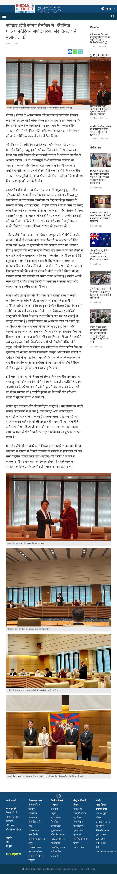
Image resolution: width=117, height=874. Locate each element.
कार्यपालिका (56, 825)
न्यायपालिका (56, 817)
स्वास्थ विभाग (79, 847)
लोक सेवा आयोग (58, 834)
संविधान (54, 808)
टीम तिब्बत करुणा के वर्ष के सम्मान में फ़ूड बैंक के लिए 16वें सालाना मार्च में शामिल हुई (100, 293)
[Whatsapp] (75, 51)
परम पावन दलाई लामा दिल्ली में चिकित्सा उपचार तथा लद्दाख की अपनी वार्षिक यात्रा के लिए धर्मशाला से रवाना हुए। (99, 61)
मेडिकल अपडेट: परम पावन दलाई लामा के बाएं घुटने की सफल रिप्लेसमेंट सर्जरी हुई (100, 38)
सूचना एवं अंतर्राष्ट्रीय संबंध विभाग (80, 838)
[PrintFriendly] (80, 51)
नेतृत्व (53, 813)
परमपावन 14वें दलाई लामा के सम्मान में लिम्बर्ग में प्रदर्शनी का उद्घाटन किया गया (100, 217)
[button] (4, 16)
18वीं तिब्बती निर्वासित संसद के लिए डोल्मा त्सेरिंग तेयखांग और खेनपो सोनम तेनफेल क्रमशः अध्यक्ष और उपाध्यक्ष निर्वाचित (99, 107)
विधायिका (55, 821)
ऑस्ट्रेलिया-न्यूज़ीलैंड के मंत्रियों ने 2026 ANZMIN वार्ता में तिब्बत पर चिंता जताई (99, 255)
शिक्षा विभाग (78, 825)
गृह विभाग (77, 817)
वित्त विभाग (78, 821)
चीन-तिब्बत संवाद (13, 829)
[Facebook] (70, 51)
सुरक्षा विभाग (78, 830)
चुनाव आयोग (56, 830)
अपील (8, 841)
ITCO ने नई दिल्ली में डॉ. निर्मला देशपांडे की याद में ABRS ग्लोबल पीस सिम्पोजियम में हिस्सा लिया (99, 176)
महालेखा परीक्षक (58, 838)
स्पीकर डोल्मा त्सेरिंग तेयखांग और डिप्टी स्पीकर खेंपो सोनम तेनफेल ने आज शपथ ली (100, 84)
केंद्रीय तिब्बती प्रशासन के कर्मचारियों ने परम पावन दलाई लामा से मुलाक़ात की (100, 130)
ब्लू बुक (9, 846)
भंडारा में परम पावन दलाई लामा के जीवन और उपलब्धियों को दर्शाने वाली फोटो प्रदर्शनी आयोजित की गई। (99, 334)
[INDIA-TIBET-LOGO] (39, 8)
